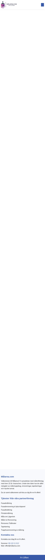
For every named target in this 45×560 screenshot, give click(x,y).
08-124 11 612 (13, 543)
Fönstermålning (7, 513)
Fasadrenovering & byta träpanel (13, 506)
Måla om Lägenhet (8, 516)
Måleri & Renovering (8, 520)
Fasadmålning (6, 503)
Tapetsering (5, 527)
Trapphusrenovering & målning (12, 530)
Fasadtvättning (6, 510)
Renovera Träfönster (8, 523)
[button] (42, 4)
